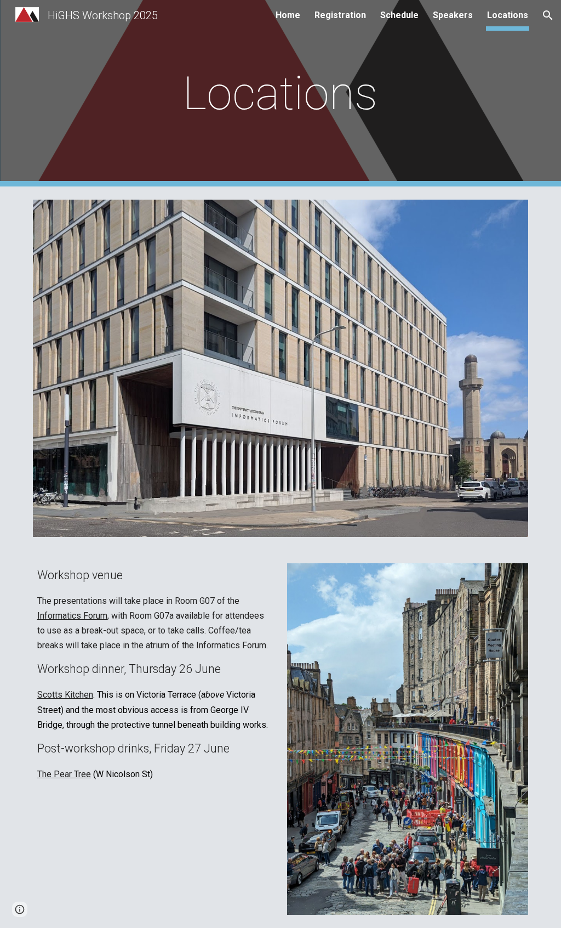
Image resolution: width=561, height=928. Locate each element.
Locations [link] (507, 15)
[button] (548, 15)
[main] (280, 93)
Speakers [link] (453, 15)
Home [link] (288, 15)
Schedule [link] (399, 15)
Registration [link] (340, 15)
